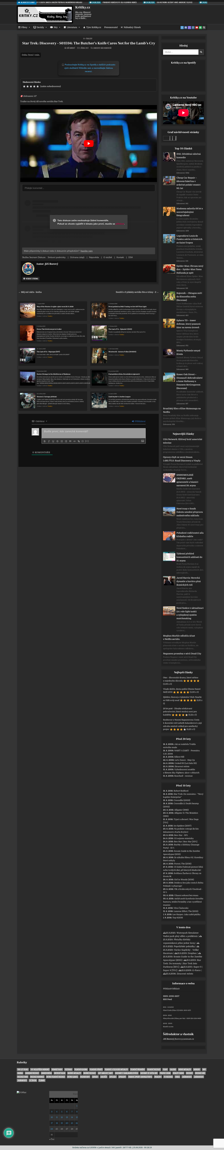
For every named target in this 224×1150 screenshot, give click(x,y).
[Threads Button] (189, 27)
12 (62, 1117)
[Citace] (70, 441)
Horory (197, 1069)
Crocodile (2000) (182, 800)
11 (57, 1117)
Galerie (173, 1069)
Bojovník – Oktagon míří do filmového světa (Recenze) (189, 296)
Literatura (72, 27)
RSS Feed (167, 999)
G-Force (196, 970)
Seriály (40, 27)
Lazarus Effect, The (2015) (186, 911)
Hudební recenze (32, 1073)
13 (67, 1117)
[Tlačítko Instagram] (193, 27)
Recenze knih (23, 1076)
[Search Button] (204, 27)
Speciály (113, 1076)
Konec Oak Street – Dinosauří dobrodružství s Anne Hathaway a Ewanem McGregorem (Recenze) (189, 381)
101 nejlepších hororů (40, 1069)
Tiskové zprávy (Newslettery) (140, 1076)
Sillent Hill (179, 757)
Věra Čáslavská (181, 908)
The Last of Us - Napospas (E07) (48, 352)
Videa (177, 1076)
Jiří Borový (71, 48)
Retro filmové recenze (56, 1076)
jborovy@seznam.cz (184, 1039)
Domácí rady (57, 1069)
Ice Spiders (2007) (182, 826)
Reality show (178, 1073)
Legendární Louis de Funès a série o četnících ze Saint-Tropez (189, 239)
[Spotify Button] (200, 27)
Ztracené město (182, 766)
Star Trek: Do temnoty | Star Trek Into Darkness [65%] (182, 963)
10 (52, 1117)
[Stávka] (57, 441)
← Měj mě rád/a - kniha (30, 292)
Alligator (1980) (181, 810)
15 (77, 1117)
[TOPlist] (21, 1092)
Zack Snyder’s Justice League (119, 397)
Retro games (73, 1076)
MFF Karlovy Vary (105, 1073)
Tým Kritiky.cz (93, 27)
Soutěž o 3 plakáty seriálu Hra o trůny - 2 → (137, 292)
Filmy (24, 27)
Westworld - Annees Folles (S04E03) (122, 352)
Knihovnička (46, 1073)
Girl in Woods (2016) (184, 879)
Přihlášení (139, 421)
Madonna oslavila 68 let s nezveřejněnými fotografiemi (189, 212)
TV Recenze (168, 1076)
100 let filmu (23, 1069)
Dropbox (192, 953)
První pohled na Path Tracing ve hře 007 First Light (127, 306)
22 (77, 1123)
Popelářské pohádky (184, 946)
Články (42, 1080)
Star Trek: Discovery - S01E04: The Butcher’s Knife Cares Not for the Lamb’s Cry (88, 43)
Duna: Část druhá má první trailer (49, 329)
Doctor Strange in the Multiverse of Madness (53, 374)
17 (52, 1123)
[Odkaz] (79, 441)
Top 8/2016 (177, 917)
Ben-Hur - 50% (181, 835)
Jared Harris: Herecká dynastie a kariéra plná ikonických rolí (188, 581)
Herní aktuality (185, 1069)
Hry (56, 27)
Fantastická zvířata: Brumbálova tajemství (124, 374)
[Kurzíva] (49, 441)
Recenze (189, 1073)
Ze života (32, 1080)
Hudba (20, 1073)
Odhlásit (176, 989)
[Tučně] (45, 441)
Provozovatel (111, 27)
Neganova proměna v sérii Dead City (182, 653)
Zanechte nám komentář (102, 48)
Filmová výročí (96, 1069)
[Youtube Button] (196, 27)
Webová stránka (31, 278)
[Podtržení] (53, 441)
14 (72, 1117)
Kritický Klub (59, 1073)
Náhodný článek (132, 27)
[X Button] (182, 27)
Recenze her (200, 1073)
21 (72, 1123)
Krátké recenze (90, 1073)
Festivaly (68, 1069)
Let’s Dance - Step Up (185, 760)
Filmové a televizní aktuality (116, 1069)
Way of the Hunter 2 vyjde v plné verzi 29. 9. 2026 (55, 306)
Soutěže (104, 1076)
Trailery (89, 38)
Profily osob (165, 1073)
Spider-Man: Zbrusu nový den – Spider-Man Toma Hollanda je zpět (189, 269)
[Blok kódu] (74, 441)
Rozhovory (85, 1076)
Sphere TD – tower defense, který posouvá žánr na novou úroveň (188, 324)
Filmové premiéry (138, 1069)
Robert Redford (181, 791)
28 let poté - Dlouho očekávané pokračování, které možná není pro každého (180, 711)
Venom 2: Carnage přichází (47, 397)
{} (83, 441)
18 (57, 1123)
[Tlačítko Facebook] (185, 27)
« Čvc (51, 1139)
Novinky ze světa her (149, 1073)
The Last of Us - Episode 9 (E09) (120, 329)
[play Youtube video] (88, 143)
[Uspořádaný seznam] (62, 441)
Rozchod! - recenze (183, 776)
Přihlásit (167, 989)
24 (52, 1129)
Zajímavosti (186, 1076)
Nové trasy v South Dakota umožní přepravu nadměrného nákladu (189, 512)
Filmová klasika (81, 1069)
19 (62, 1123)
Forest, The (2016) (182, 864)
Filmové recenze (153, 1069)
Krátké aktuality (74, 1073)
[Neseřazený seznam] (66, 441)
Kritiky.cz (82, 7)
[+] (87, 441)
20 (67, 1123)
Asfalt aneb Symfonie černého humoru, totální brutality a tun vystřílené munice (183, 901)
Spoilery (122, 1076)
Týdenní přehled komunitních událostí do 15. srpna (189, 557)
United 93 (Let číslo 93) (186, 763)
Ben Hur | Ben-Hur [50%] (185, 841)
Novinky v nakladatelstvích (126, 1073)
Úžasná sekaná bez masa (186, 895)
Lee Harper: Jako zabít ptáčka (186, 914)
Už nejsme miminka (184, 838)
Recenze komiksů (37, 1076)
